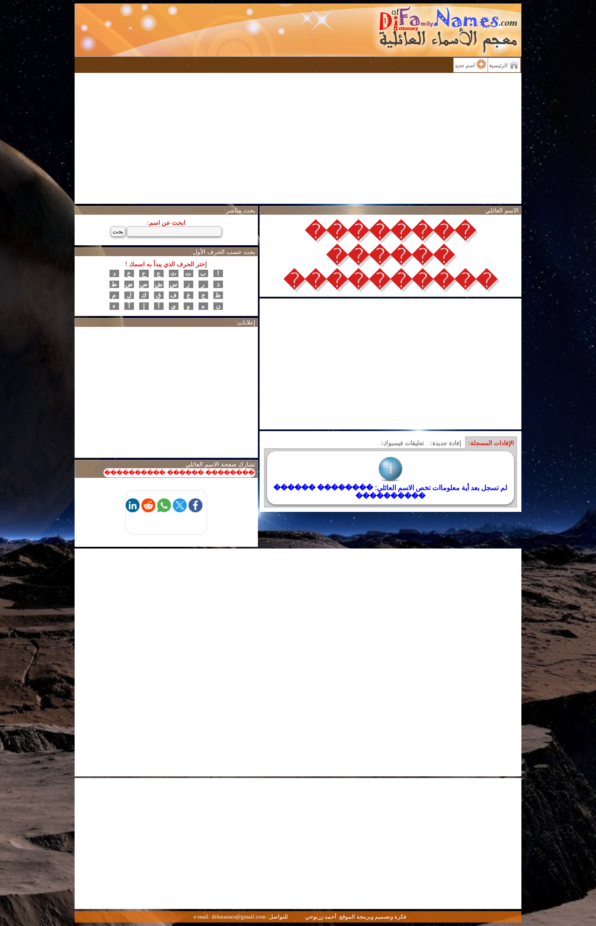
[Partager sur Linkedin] (133, 510)
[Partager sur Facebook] (195, 510)
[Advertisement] (298, 138)
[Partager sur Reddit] (148, 510)
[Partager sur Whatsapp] (164, 510)
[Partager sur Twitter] (180, 510)
